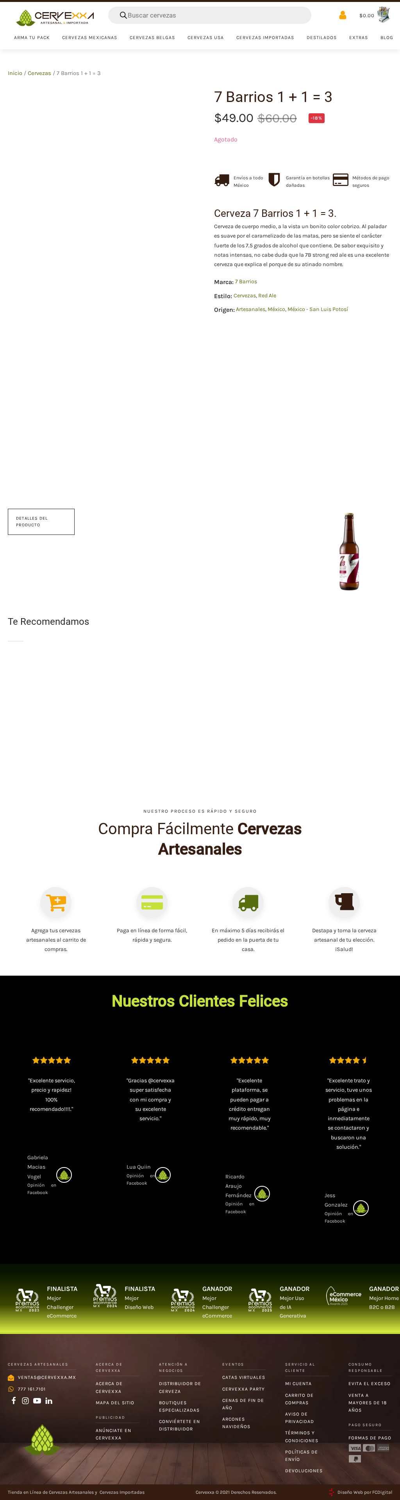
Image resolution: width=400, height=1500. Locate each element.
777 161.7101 (32, 1389)
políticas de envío (301, 1455)
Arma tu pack (32, 37)
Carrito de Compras (299, 1399)
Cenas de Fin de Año (243, 1404)
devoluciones (304, 1470)
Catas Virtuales (243, 1377)
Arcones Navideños (236, 1422)
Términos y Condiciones (301, 1436)
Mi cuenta (298, 1383)
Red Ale (267, 295)
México (276, 309)
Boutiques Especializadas (179, 1406)
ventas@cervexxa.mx (47, 1377)
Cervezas (39, 73)
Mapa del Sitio (115, 1402)
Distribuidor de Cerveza (180, 1387)
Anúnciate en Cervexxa (113, 1434)
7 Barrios (246, 281)
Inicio (15, 73)
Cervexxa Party (243, 1389)
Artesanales (250, 309)
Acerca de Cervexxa (109, 1387)
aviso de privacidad (299, 1417)
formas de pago (369, 1438)
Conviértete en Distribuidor (179, 1425)
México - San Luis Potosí (318, 309)
